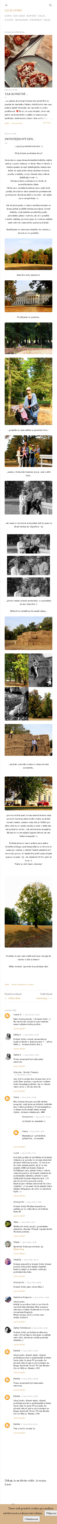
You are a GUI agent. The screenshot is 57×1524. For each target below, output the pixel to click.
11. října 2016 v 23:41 (29, 1424)
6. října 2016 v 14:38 (41, 1297)
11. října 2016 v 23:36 (29, 1351)
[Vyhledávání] (50, 4)
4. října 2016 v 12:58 (33, 1202)
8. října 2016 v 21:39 (40, 1328)
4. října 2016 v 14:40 (42, 1117)
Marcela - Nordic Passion (26, 1072)
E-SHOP (9, 20)
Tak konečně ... (16, 94)
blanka (16, 1350)
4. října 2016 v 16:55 (28, 1242)
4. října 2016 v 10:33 (31, 1015)
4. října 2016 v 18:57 (33, 1282)
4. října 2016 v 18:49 (30, 1260)
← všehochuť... (13, 998)
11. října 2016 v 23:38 (29, 1379)
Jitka (15, 1222)
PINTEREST (36, 20)
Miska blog (18, 1249)
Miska (16, 1242)
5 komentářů (16, 123)
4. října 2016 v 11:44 (28, 1153)
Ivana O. (17, 1014)
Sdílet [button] (7, 123)
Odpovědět (19, 1029)
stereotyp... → (44, 998)
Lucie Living (13, 10)
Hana (16, 1097)
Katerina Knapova (22, 1297)
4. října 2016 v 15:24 (27, 1222)
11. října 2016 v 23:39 (29, 1396)
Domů (8, 16)
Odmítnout (31, 1519)
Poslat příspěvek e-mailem (22, 984)
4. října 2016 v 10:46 (23, 1075)
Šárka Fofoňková (21, 1328)
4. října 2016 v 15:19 (36, 1131)
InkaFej (17, 1259)
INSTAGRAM (21, 20)
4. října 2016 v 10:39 (31, 1035)
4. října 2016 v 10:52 (28, 1097)
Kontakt (31, 16)
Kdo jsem (19, 16)
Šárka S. (17, 1034)
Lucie (16, 1153)
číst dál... (47, 123)
